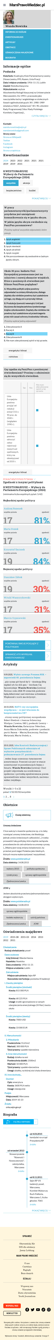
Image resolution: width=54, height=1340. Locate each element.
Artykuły (10, 42)
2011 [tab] (12, 940)
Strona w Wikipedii (12, 137)
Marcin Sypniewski (15, 618)
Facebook (7, 143)
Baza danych (27, 1273)
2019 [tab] (5, 163)
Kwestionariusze (14, 37)
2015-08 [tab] (14, 937)
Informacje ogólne (15, 32)
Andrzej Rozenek (13, 508)
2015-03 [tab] (25, 937)
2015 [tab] (19, 163)
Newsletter (12, 1313)
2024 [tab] (5, 160)
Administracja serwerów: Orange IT (37, 1336)
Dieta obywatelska (27, 1293)
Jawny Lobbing (27, 1250)
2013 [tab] (40, 937)
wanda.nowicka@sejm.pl (14, 127)
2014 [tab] (33, 937)
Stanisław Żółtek (13, 577)
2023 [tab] (12, 160)
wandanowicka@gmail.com (16, 130)
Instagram (8, 147)
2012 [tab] (5, 940)
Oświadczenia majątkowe (19, 52)
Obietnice (10, 47)
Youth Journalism (27, 1296)
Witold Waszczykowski (17, 597)
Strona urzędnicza (11, 150)
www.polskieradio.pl (20, 858)
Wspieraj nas (27, 1286)
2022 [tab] (19, 160)
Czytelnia (27, 1266)
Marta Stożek (11, 528)
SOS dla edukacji (27, 1247)
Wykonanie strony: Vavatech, (14, 1336)
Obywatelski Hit (27, 1243)
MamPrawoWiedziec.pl (27, 5)
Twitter (6, 140)
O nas (27, 1263)
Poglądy (27, 1270)
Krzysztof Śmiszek (14, 549)
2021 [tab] (26, 160)
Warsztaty (27, 1289)
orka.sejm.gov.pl (13, 1107)
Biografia (10, 57)
